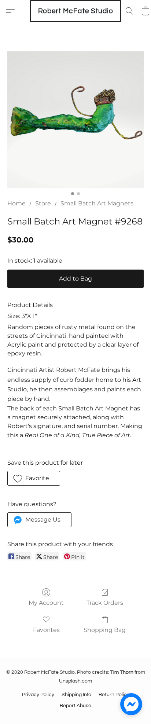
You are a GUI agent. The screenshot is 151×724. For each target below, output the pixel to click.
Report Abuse (75, 705)
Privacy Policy (38, 694)
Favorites (46, 629)
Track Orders (104, 602)
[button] (75, 11)
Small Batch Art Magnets (96, 203)
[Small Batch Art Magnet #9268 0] (75, 119)
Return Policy (114, 694)
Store (43, 203)
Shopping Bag (105, 629)
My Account (46, 602)
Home (16, 203)
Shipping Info (76, 694)
